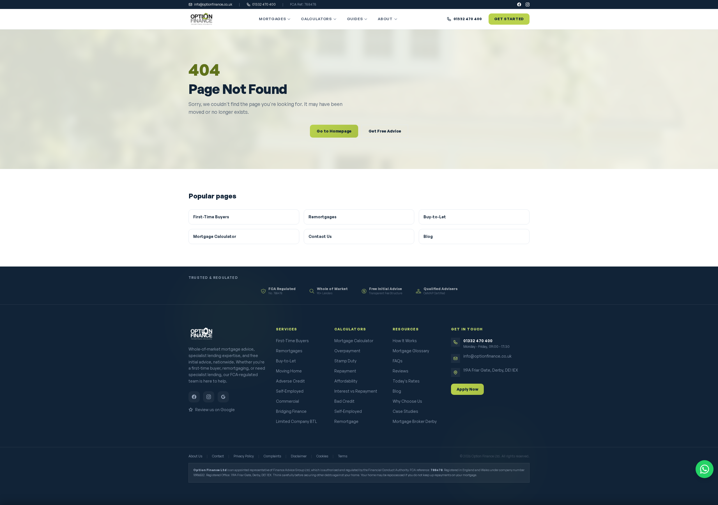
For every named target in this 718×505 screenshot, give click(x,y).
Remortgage (346, 421)
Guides (355, 19)
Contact (218, 456)
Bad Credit (344, 401)
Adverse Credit (290, 381)
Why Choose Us (407, 401)
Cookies (322, 456)
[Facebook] (519, 4)
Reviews (400, 371)
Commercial (287, 401)
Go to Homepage (334, 131)
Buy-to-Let (435, 216)
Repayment (345, 371)
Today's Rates (406, 381)
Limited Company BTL (296, 421)
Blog (428, 236)
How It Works (405, 340)
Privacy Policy (244, 456)
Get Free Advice (385, 131)
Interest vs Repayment (355, 391)
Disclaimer (299, 456)
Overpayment (347, 350)
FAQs (397, 360)
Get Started (509, 19)
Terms (342, 456)
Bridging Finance (291, 411)
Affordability (345, 381)
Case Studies (405, 411)
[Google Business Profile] (223, 396)
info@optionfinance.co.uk (213, 4)
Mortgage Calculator (214, 236)
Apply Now (467, 389)
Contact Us (320, 236)
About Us (195, 456)
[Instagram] (528, 4)
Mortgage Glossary (411, 350)
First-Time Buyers (211, 216)
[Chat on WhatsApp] (705, 469)
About (385, 19)
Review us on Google (215, 409)
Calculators (316, 19)
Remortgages (323, 216)
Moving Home (289, 371)
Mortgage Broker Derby (415, 421)
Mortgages (272, 19)
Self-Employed (289, 391)
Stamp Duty (345, 360)
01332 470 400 (264, 4)
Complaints (272, 456)
